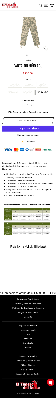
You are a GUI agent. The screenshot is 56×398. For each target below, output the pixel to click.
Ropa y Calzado (28, 369)
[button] (50, 382)
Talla (28, 80)
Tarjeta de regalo (28, 330)
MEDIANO (13, 92)
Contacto (28, 317)
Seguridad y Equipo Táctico (28, 374)
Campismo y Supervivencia (28, 360)
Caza (28, 334)
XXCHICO (15, 85)
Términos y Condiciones (28, 299)
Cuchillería (28, 343)
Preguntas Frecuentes (28, 312)
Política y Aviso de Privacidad (28, 304)
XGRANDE (43, 92)
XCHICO (29, 85)
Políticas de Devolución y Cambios (28, 308)
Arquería (28, 339)
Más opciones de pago (28, 135)
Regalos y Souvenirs (28, 325)
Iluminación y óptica (28, 356)
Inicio (27, 60)
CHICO (42, 85)
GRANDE (27, 92)
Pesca (28, 347)
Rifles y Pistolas (28, 365)
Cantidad (28, 100)
